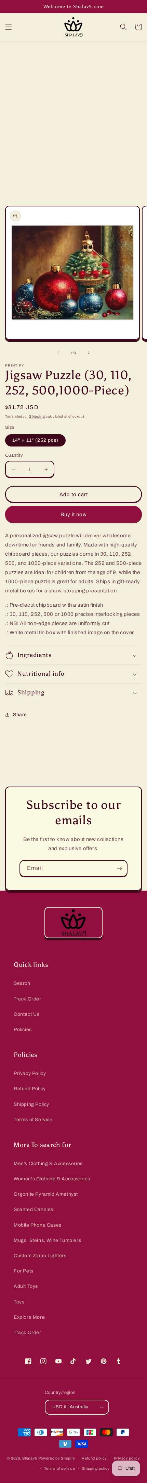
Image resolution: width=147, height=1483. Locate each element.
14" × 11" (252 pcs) (35, 440)
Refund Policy (30, 1088)
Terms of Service (33, 1119)
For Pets (24, 1271)
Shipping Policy (31, 1104)
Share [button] (20, 714)
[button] (8, 26)
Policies (23, 1029)
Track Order (27, 998)
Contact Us (26, 1014)
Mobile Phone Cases (38, 1225)
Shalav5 (29, 1458)
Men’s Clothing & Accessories (48, 1163)
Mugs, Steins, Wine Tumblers (47, 1240)
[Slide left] (58, 352)
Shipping (37, 416)
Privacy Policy (30, 1073)
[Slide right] (88, 352)
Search (22, 983)
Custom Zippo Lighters (40, 1255)
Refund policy (94, 1458)
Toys (19, 1301)
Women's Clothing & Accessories (52, 1178)
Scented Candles (33, 1209)
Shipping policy (96, 1468)
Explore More (29, 1317)
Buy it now (74, 514)
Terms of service (59, 1468)
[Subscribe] (119, 868)
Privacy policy (127, 1458)
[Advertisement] (73, 118)
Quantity (14, 455)
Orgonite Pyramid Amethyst (46, 1194)
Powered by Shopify (56, 1458)
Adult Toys (26, 1286)
